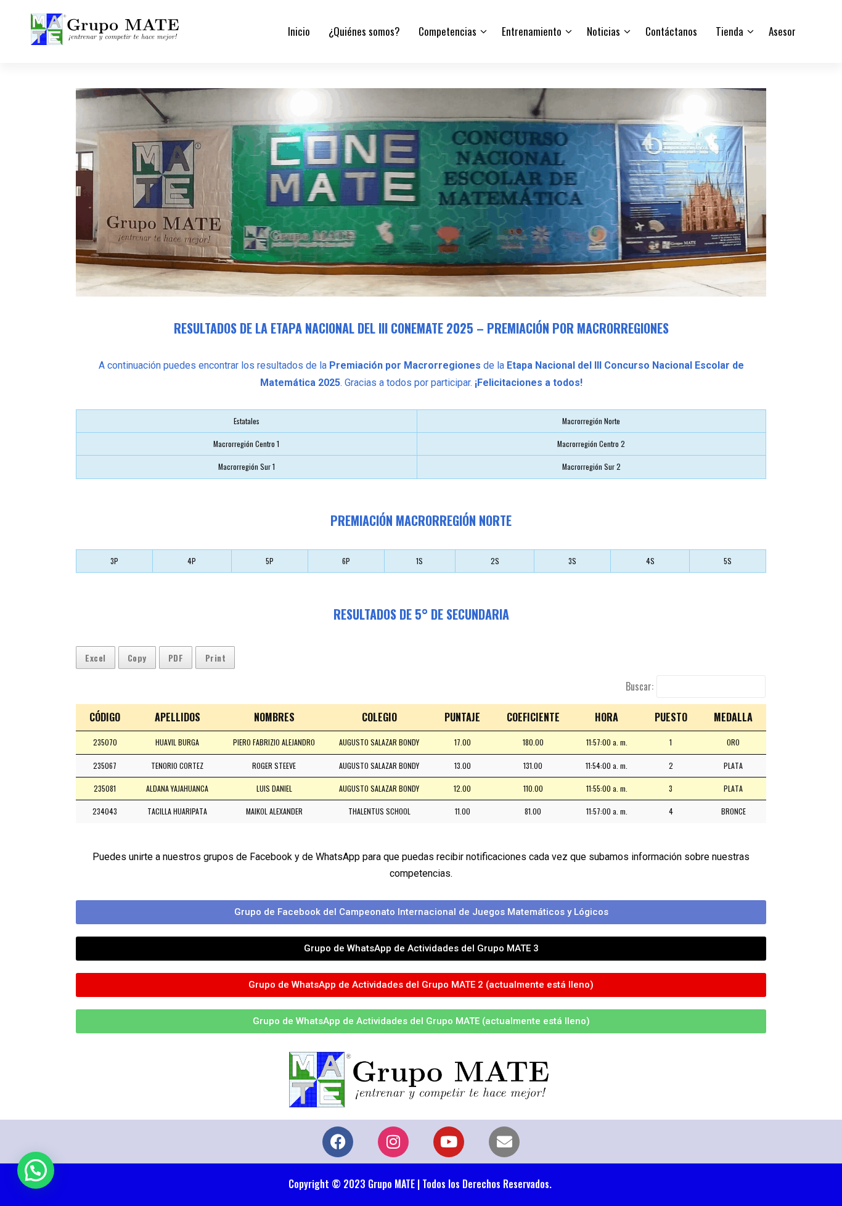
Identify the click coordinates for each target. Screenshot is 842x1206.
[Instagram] (393, 1141)
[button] (35, 1170)
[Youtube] (448, 1141)
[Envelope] (504, 1141)
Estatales (247, 421)
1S (419, 561)
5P (270, 561)
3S (572, 561)
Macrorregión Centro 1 (246, 443)
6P (346, 561)
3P (114, 561)
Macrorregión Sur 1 (246, 466)
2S (495, 561)
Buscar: (639, 686)
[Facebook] (337, 1141)
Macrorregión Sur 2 (591, 466)
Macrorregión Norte (591, 421)
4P (191, 561)
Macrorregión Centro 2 (591, 443)
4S (650, 561)
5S (728, 561)
